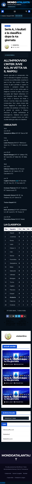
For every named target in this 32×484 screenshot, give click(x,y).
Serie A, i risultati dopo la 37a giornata (15, 360)
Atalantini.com (7, 439)
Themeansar (24, 469)
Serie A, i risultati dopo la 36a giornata (15, 379)
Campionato (8, 473)
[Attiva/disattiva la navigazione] (15, 11)
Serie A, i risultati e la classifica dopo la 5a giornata (11, 322)
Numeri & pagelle (17, 473)
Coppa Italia (10, 477)
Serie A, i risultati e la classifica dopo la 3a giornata (21, 322)
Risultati (7, 25)
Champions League (20, 477)
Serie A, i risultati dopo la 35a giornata (15, 397)
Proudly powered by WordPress (14, 467)
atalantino (16, 45)
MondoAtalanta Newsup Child (12, 469)
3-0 (17, 181)
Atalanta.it (6, 434)
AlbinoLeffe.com (8, 430)
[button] (26, 11)
